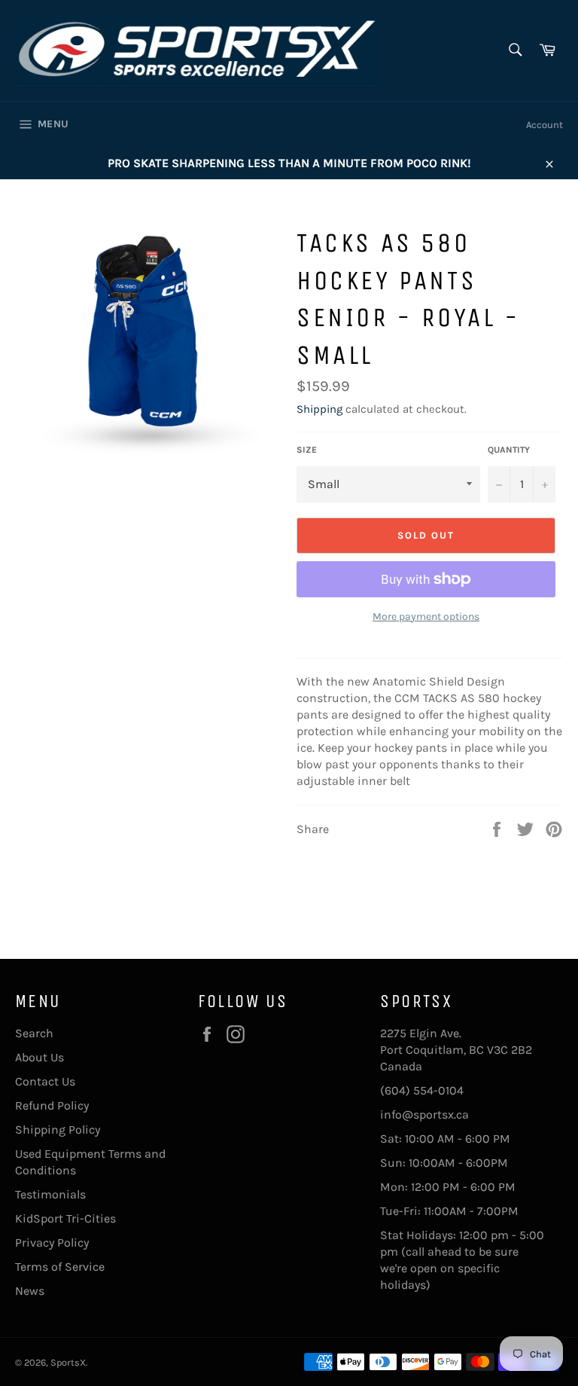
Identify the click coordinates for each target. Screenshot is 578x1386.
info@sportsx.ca (424, 1114)
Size (307, 449)
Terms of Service (60, 1266)
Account (544, 124)
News (29, 1291)
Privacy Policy (52, 1242)
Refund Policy (52, 1105)
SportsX (68, 1362)
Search (34, 1033)
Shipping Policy (57, 1129)
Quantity (509, 449)
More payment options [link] (426, 616)
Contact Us (45, 1081)
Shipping (319, 409)
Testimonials (50, 1194)
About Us (39, 1057)
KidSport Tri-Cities (65, 1218)
